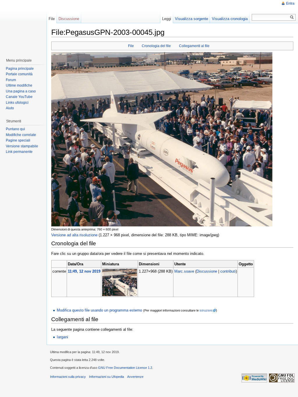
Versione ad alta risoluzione (74, 235)
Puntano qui (15, 129)
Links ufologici (17, 103)
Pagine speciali (18, 140)
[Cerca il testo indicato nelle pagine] (292, 17)
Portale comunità (19, 74)
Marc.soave (184, 271)
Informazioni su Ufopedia (106, 376)
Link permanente (19, 152)
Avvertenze (135, 376)
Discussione (206, 271)
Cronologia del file (156, 46)
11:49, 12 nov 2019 (84, 271)
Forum (11, 80)
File (131, 46)
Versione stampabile (22, 146)
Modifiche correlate (21, 135)
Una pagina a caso (21, 91)
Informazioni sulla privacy (68, 376)
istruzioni (206, 310)
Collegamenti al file (194, 46)
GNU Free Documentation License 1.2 (125, 367)
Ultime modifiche (19, 85)
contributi (228, 271)
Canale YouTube (19, 97)
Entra (290, 3)
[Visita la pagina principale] (23, 26)
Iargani (62, 337)
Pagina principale (20, 69)
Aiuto (10, 108)
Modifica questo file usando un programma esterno (99, 310)
